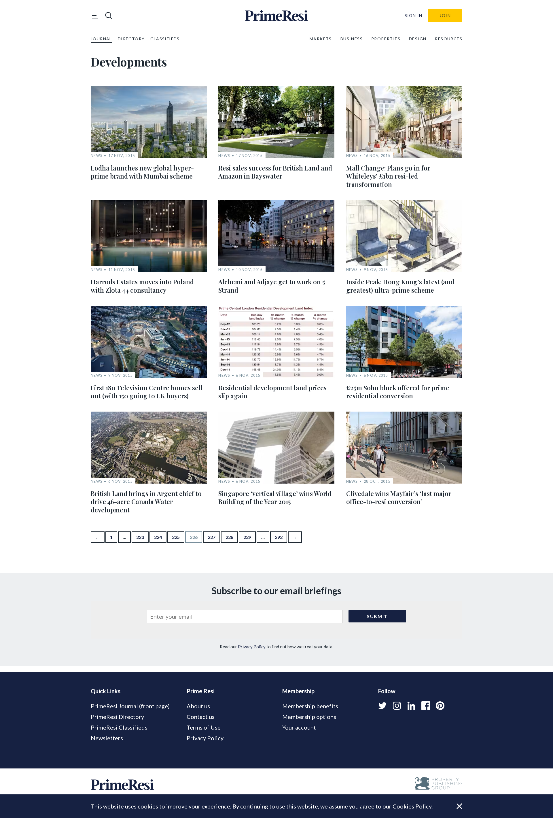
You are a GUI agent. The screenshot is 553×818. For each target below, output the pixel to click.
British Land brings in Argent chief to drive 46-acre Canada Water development (146, 501)
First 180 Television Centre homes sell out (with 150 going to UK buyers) (146, 391)
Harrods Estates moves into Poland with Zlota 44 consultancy (142, 285)
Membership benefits (310, 706)
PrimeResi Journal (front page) (130, 706)
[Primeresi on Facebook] (425, 705)
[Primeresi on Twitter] (382, 705)
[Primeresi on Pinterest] (440, 705)
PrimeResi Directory (117, 716)
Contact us (201, 716)
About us (198, 706)
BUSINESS (351, 38)
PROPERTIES (385, 38)
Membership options (309, 716)
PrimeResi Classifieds (119, 727)
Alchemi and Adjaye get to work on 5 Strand (271, 285)
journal (101, 38)
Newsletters (107, 737)
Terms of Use (204, 727)
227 (211, 537)
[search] (108, 15)
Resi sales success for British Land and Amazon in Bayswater (275, 172)
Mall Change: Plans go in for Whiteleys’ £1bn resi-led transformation (388, 176)
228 (229, 537)
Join (445, 15)
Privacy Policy (252, 646)
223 (140, 537)
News (96, 156)
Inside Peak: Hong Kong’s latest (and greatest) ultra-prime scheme (400, 285)
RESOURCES (448, 38)
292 (279, 537)
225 (176, 537)
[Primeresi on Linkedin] (411, 705)
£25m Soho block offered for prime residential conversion (397, 391)
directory (131, 38)
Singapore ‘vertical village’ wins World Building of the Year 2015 (275, 497)
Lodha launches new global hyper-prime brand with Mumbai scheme (142, 172)
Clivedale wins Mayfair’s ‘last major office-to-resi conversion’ (398, 497)
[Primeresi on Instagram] (397, 705)
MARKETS (321, 38)
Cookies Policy (412, 806)
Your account (299, 727)
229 (247, 537)
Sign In (414, 15)
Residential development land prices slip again (272, 391)
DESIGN (417, 38)
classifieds (164, 38)
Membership (298, 691)
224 (158, 537)
